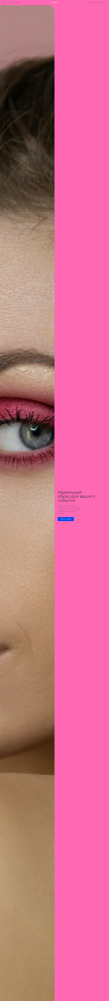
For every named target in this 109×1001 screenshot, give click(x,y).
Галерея (10, 2)
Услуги (4, 2)
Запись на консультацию (99, 2)
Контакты (88, 2)
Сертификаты (18, 2)
